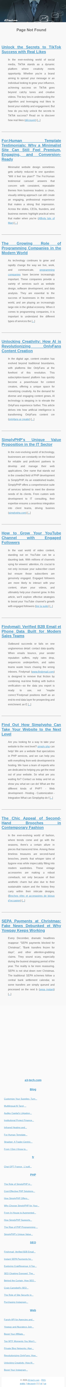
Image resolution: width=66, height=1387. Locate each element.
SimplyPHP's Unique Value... (18, 1234)
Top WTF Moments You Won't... (20, 1341)
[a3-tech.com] (33, 11)
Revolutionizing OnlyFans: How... (20, 1355)
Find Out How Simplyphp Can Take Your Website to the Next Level (31, 729)
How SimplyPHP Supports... (18, 1220)
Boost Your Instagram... (16, 1370)
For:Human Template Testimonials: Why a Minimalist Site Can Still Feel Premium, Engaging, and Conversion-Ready (31, 149)
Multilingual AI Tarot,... (15, 1106)
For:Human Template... (15, 1134)
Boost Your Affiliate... (14, 1334)
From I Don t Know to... (16, 1149)
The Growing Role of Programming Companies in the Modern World (31, 248)
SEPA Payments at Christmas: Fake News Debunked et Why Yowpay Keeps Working (31, 926)
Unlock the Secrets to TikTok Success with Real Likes (31, 49)
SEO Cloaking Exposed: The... (19, 1273)
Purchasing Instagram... (16, 1302)
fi (38, 1383)
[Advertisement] (33, 1040)
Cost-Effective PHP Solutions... (19, 1191)
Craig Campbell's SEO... (16, 1287)
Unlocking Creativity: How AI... (19, 1362)
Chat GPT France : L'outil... (18, 1166)
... (39, 120)
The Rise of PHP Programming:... (21, 1227)
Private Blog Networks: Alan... (19, 1348)
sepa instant (47, 989)
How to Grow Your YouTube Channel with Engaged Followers (31, 538)
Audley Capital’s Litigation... (18, 1113)
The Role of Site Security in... (18, 1295)
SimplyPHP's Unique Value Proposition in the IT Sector (31, 442)
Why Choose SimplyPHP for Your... (21, 1205)
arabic (22, 1383)
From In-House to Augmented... (20, 1212)
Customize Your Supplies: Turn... (20, 1098)
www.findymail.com (43, 671)
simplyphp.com (17, 512)
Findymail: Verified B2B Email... (20, 1251)
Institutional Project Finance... (19, 1120)
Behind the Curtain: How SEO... (20, 1280)
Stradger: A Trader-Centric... (18, 1142)
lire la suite (42, 606)
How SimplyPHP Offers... (16, 1198)
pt (41, 1383)
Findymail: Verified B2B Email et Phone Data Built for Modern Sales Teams (31, 631)
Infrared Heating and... (15, 1127)
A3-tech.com (33, 1380)
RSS (43, 1380)
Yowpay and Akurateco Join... (19, 1326)
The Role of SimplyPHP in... (18, 1184)
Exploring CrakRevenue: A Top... (20, 1266)
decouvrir (31, 1383)
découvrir (30, 120)
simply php (43, 746)
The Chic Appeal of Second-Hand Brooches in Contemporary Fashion (31, 823)
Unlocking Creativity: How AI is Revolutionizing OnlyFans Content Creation (31, 346)
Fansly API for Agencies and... (19, 1319)
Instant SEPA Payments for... (18, 1259)
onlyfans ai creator (19, 419)
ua (45, 1383)
